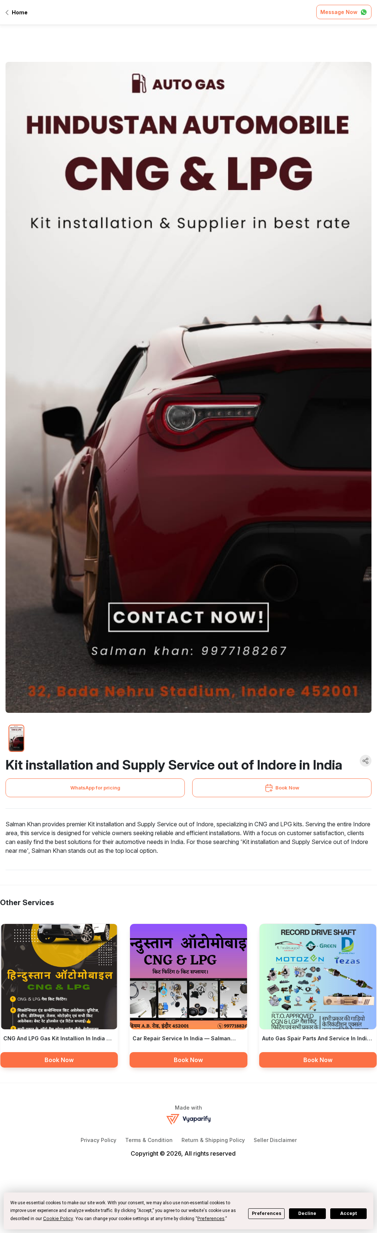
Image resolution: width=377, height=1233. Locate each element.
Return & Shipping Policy (213, 1140)
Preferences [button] (211, 1218)
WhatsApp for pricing (95, 788)
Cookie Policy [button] (58, 1218)
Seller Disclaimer (275, 1140)
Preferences (266, 1213)
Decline (307, 1213)
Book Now (287, 788)
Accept (348, 1213)
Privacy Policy (98, 1140)
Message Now (338, 12)
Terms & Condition (149, 1140)
